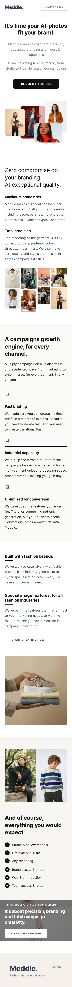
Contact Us (54, 7)
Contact (57, 966)
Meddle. (14, 7)
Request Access (36, 84)
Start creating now (28, 639)
